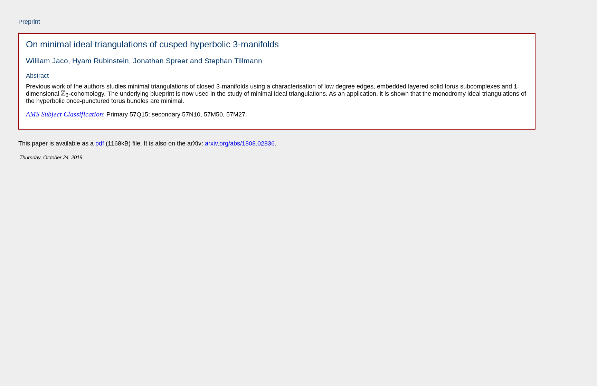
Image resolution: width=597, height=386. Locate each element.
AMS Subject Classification (64, 114)
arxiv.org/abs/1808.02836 (240, 143)
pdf (99, 143)
